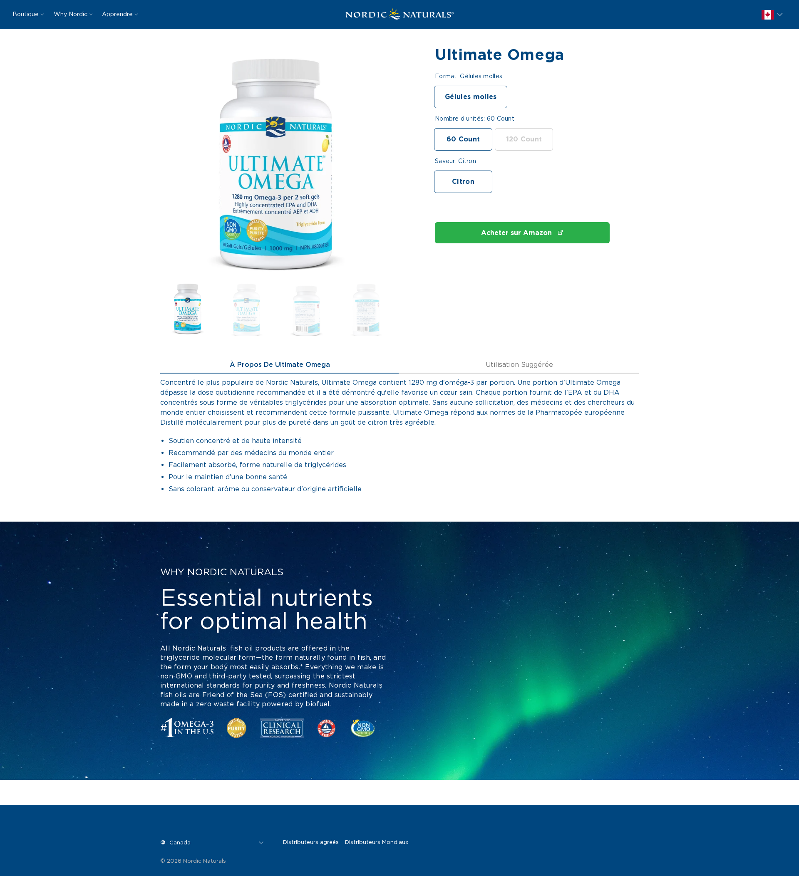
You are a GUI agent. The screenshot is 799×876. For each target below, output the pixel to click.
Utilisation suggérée (519, 365)
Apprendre (117, 14)
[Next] (374, 167)
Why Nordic (70, 14)
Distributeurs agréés (311, 842)
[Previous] (179, 167)
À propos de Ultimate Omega (280, 365)
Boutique (25, 14)
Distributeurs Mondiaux (376, 842)
